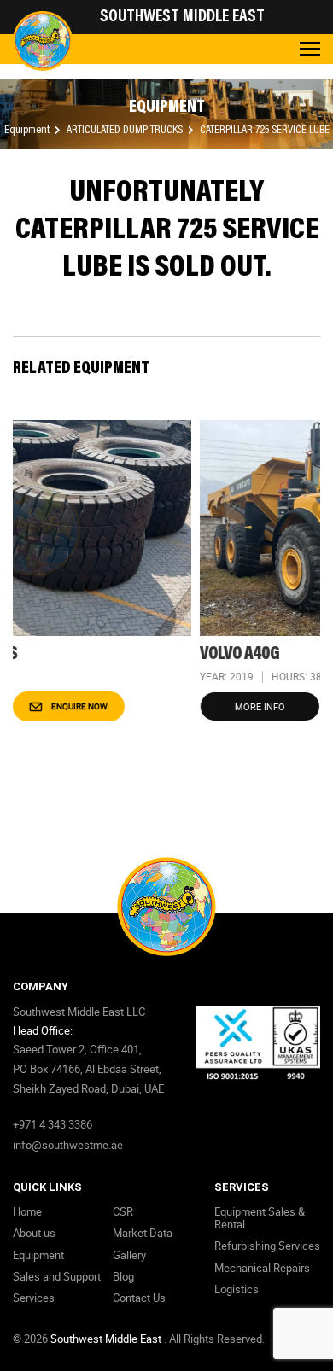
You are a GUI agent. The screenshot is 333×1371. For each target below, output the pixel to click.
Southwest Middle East (107, 1338)
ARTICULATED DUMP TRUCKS (126, 131)
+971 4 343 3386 (52, 1124)
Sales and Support (57, 1276)
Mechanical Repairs (262, 1267)
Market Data (142, 1232)
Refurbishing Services (267, 1245)
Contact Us (139, 1297)
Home (27, 1211)
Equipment (28, 131)
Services (34, 1297)
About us (34, 1232)
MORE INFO (173, 706)
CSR (123, 1211)
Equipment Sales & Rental (259, 1218)
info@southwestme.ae (68, 1144)
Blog (123, 1276)
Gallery (129, 1255)
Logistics (236, 1289)
